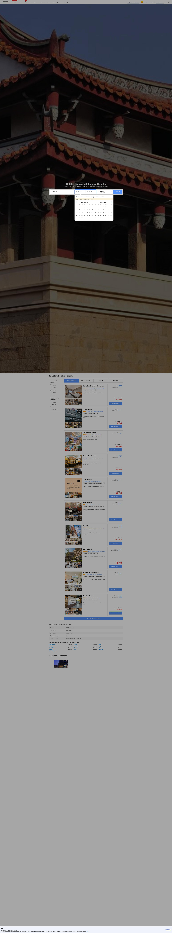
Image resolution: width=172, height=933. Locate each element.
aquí (87, 931)
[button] (76, 202)
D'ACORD (168, 929)
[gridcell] (79, 207)
